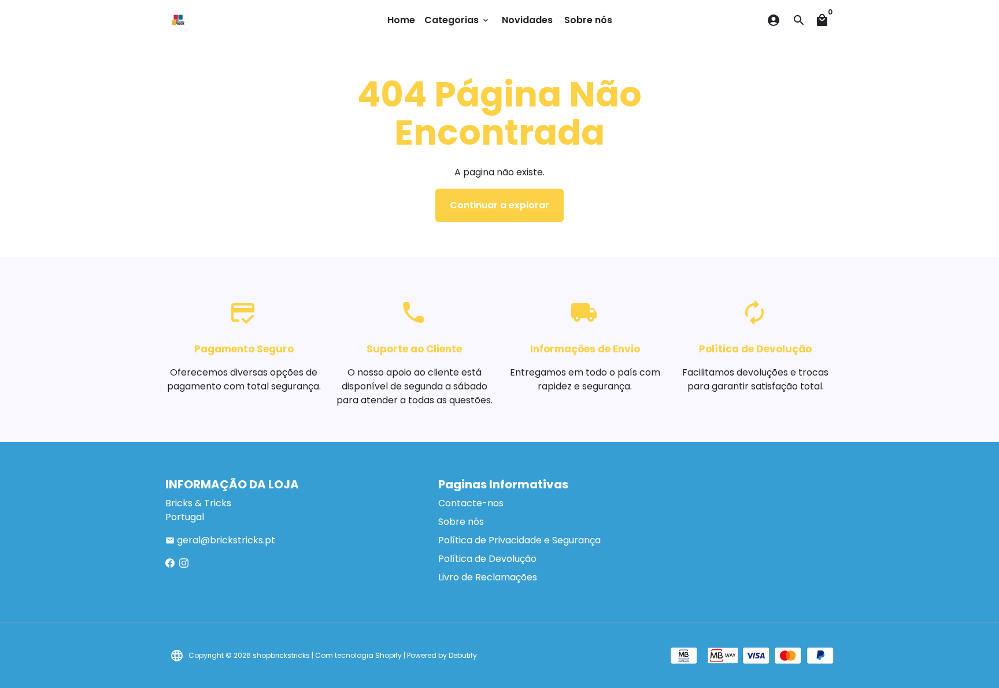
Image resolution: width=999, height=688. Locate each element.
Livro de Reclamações (487, 577)
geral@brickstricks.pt (220, 540)
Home (401, 20)
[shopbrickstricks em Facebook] (170, 563)
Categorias (457, 20)
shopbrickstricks (281, 655)
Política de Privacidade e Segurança (519, 540)
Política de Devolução (487, 558)
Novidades (527, 20)
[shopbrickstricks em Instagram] (183, 563)
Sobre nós (588, 20)
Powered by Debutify (442, 655)
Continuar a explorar (499, 205)
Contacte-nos (471, 503)
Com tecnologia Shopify (358, 655)
